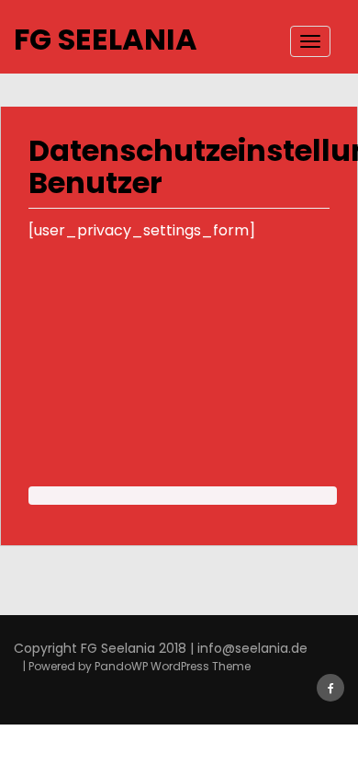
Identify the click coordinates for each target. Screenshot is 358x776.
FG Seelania (105, 39)
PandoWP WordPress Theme (173, 666)
